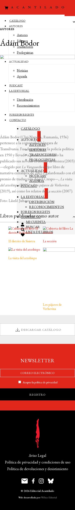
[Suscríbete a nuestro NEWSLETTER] (24, 481)
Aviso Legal (37, 455)
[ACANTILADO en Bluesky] (51, 481)
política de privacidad (46, 382)
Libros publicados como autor (29, 215)
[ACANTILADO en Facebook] (33, 481)
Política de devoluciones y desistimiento (37, 468)
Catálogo (17, 21)
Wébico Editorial (49, 497)
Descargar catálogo (41, 330)
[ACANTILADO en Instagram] (41, 481)
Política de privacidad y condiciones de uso (37, 462)
